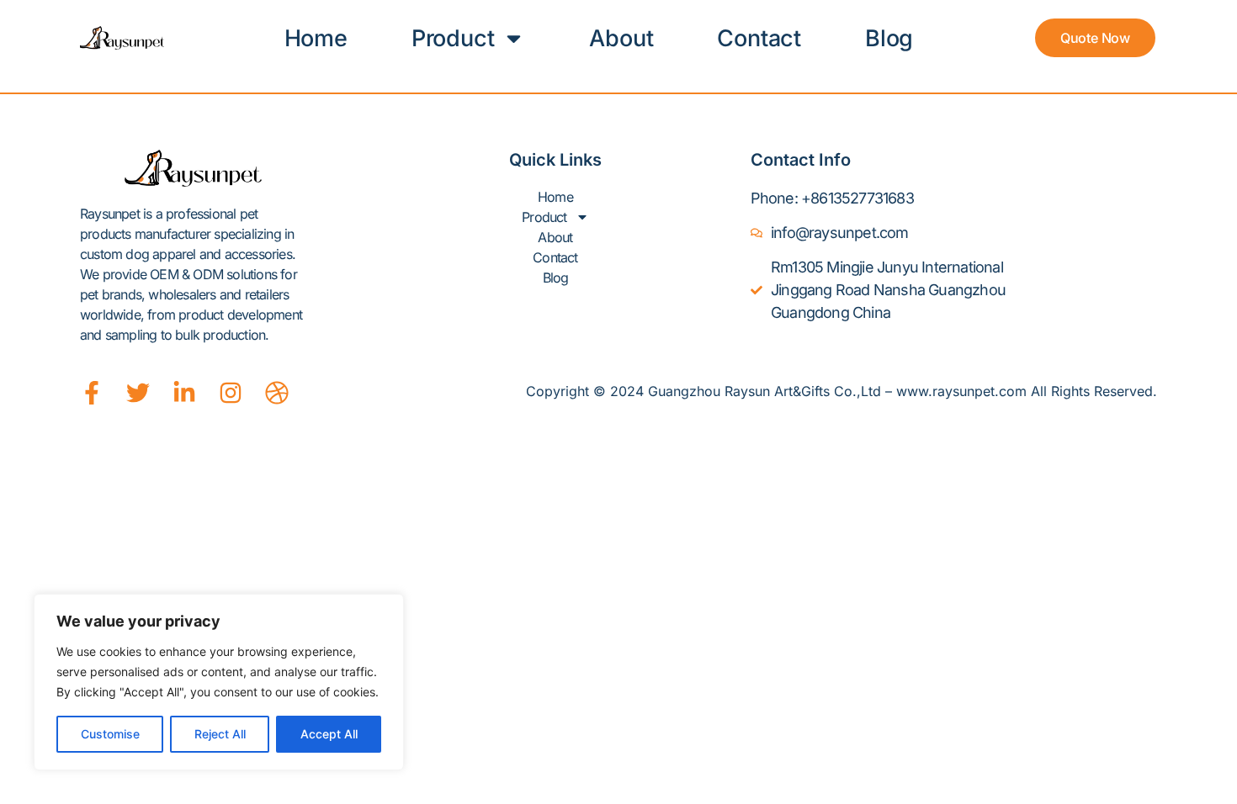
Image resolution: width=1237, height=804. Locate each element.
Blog (889, 38)
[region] (219, 682)
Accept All (329, 734)
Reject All (220, 734)
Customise (110, 734)
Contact (759, 38)
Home (316, 38)
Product (453, 38)
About (621, 38)
